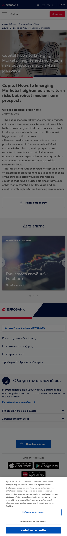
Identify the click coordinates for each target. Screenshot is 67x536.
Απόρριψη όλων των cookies (33, 521)
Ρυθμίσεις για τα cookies (33, 512)
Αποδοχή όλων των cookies (33, 530)
